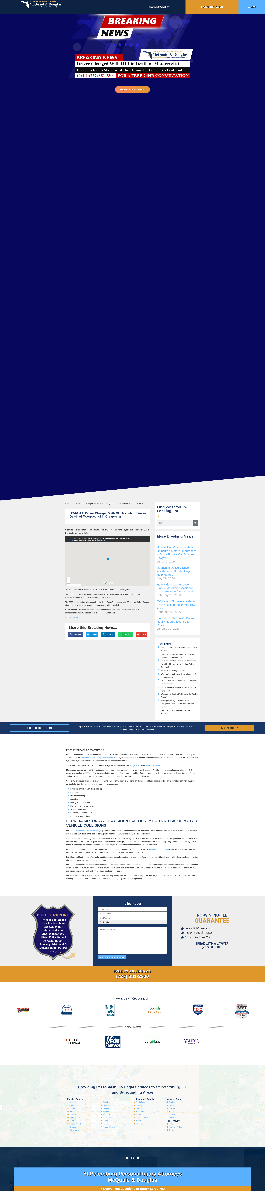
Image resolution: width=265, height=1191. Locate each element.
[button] (75, 634)
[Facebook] (126, 1157)
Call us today (112, 879)
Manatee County (175, 1099)
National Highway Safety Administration (97, 758)
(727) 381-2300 (212, 7)
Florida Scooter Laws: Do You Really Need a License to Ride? (176, 621)
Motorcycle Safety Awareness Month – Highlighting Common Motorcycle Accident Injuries (177, 704)
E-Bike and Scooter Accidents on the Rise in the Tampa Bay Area (176, 605)
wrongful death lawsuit (159, 849)
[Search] (195, 523)
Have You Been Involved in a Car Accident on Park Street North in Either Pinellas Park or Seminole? (178, 664)
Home (67, 504)
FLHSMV (137, 765)
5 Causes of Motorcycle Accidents (174, 671)
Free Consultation (159, 6)
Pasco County (173, 1121)
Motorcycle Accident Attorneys (88, 831)
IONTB (75, 617)
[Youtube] (138, 1157)
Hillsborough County (144, 1099)
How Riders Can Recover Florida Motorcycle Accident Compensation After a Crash (175, 588)
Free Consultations (132, 971)
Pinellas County (75, 1099)
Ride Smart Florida (153, 765)
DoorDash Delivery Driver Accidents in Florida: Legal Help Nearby (174, 571)
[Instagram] (132, 1157)
